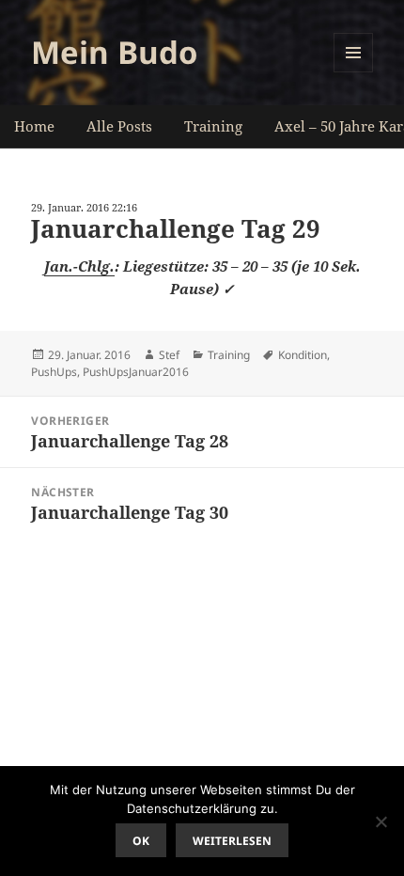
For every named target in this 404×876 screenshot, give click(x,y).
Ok (140, 841)
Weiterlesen (232, 841)
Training (213, 126)
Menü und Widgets (353, 71)
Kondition (302, 355)
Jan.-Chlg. (79, 266)
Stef (169, 355)
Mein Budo (114, 52)
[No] (380, 821)
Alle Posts (119, 126)
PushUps (54, 372)
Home (34, 126)
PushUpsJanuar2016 (136, 372)
